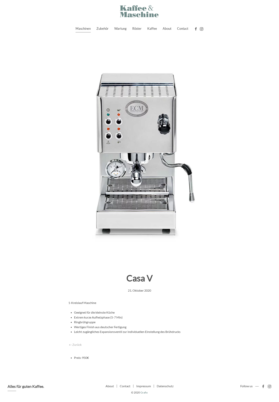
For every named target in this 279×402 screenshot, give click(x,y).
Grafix (144, 392)
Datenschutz (165, 386)
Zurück (77, 344)
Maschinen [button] (83, 28)
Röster (137, 28)
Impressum (143, 386)
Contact (182, 28)
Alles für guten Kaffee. (26, 386)
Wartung (120, 28)
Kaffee (152, 28)
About (167, 28)
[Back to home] (139, 11)
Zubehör (102, 28)
